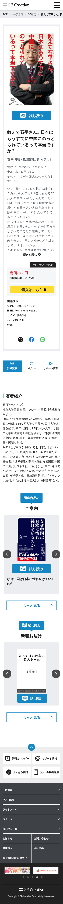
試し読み (36, 115)
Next (56, 554)
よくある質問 (20, 772)
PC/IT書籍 (8, 799)
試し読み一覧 (10, 828)
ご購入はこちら (30, 289)
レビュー (31, 368)
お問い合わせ (41, 838)
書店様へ (7, 848)
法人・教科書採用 (49, 772)
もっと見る (31, 605)
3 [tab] (32, 877)
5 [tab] (42, 877)
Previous (7, 554)
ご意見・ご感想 (45, 264)
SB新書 (32, 14)
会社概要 (39, 848)
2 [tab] (28, 877)
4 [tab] (37, 877)
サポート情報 (50, 368)
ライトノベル (10, 809)
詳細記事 (12, 368)
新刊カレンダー (20, 758)
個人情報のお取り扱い (15, 857)
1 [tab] (23, 877)
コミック (7, 819)
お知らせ (7, 838)
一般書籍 (18, 14)
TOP (5, 14)
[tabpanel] (17, 870)
